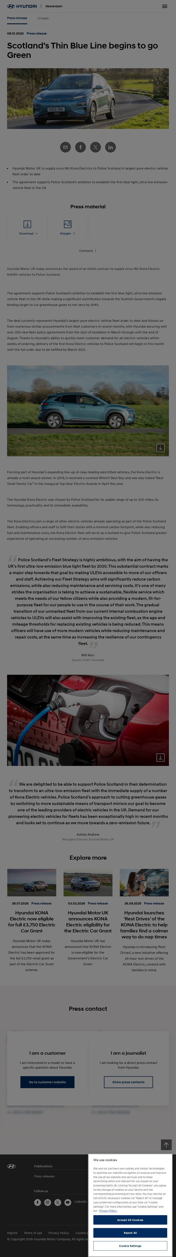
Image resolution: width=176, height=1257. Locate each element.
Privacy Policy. (108, 1210)
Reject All (130, 1232)
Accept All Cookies (130, 1220)
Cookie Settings (130, 1246)
